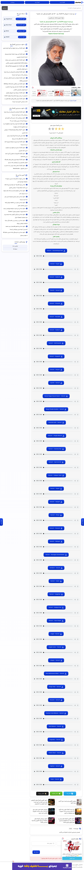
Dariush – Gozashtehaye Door (55, 251)
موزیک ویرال (79, 2)
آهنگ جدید (62, 2)
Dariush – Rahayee (55, 541)
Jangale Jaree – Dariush (55, 647)
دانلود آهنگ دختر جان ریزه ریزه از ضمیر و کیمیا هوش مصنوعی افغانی (16, 88)
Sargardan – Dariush (55, 740)
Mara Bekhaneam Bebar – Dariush (55, 673)
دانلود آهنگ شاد (21, 25)
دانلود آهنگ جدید (21, 19)
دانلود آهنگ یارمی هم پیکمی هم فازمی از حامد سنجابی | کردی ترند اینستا (16, 100)
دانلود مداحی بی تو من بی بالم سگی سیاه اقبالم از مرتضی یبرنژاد (16, 222)
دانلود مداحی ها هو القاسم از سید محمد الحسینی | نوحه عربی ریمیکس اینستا (16, 228)
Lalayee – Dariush (55, 660)
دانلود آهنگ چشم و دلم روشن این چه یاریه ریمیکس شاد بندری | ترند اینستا (15, 73)
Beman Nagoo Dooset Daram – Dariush (55, 396)
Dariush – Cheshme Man (54, 449)
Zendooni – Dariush (55, 568)
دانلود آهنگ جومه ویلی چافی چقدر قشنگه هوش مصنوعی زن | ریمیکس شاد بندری (16, 161)
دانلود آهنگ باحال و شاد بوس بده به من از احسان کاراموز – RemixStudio (15, 167)
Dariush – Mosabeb (55, 317)
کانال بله (69, 794)
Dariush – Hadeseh (55, 277)
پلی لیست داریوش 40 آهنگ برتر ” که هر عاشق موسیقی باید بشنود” (55, 14)
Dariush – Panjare (55, 370)
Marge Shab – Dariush (55, 687)
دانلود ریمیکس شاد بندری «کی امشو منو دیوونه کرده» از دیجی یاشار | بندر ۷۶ (16, 119)
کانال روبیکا (41, 794)
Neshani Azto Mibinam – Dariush (55, 713)
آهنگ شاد (37, 2)
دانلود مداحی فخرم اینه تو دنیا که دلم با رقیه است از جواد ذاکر (15, 192)
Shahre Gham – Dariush (55, 753)
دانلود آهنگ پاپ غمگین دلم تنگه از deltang (14, 84)
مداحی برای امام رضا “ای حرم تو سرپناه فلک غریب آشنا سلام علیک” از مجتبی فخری (15, 186)
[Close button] (81, 838)
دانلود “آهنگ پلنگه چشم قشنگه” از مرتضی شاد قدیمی (15, 131)
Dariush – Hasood (55, 290)
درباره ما (15, 249)
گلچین (50, 18)
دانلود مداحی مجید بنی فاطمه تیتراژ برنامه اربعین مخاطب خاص (16, 204)
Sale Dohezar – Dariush (55, 726)
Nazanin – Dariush (55, 700)
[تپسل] (32, 107)
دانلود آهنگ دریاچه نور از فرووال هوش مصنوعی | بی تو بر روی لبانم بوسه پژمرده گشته (15, 94)
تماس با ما (15, 246)
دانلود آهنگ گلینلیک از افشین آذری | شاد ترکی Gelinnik (16, 155)
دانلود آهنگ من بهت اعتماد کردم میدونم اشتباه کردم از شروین (16, 55)
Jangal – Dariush (55, 634)
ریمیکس (12, 2)
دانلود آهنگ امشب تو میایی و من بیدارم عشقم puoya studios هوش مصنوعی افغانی (16, 61)
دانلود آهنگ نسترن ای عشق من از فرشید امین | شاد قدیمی (16, 149)
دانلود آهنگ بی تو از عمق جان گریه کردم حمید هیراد (15, 49)
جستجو (4, 8)
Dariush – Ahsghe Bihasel (55, 436)
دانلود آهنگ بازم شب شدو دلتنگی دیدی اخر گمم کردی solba (15, 79)
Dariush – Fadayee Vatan (55, 475)
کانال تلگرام (55, 794)
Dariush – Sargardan (55, 594)
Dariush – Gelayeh (55, 502)
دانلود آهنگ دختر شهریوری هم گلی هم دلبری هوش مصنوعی (16, 67)
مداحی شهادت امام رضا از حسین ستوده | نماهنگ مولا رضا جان (16, 180)
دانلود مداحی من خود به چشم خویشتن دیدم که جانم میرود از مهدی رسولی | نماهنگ (15, 210)
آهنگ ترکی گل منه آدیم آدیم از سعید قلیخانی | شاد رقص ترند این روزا (17, 137)
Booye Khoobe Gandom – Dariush (55, 409)
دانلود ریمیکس (21, 31)
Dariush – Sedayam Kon (55, 607)
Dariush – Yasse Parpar (55, 621)
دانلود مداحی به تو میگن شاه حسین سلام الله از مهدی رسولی (15, 234)
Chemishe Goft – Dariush (55, 422)
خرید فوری (72, 858)
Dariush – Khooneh (55, 303)
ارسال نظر (36, 852)
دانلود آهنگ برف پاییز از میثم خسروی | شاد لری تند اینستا (15, 143)
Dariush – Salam (55, 581)
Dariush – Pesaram (55, 528)
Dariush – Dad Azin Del (55, 462)
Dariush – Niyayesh (55, 356)
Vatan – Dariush (55, 779)
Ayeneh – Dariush (55, 383)
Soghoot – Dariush (55, 766)
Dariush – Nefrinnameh (55, 343)
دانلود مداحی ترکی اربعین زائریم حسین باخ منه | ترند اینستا (16, 198)
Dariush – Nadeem (55, 330)
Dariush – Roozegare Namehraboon (55, 555)
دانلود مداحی (22, 37)
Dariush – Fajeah (54, 264)
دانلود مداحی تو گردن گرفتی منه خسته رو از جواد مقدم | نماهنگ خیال (15, 216)
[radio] (62, 129)
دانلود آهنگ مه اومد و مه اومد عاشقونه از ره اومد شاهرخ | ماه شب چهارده (15, 125)
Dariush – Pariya (55, 515)
